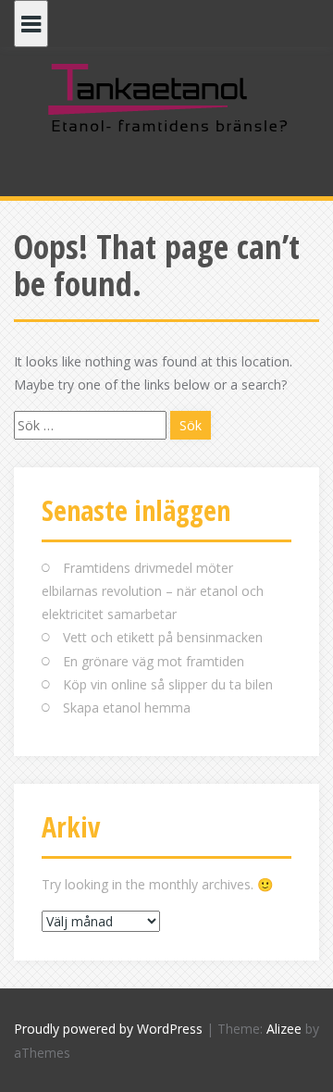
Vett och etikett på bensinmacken (163, 637)
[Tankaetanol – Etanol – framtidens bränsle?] (166, 96)
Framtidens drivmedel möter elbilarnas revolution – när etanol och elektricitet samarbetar (153, 591)
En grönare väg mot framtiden (153, 661)
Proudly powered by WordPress (108, 1028)
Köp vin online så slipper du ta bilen (168, 684)
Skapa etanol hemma (127, 707)
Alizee (284, 1028)
